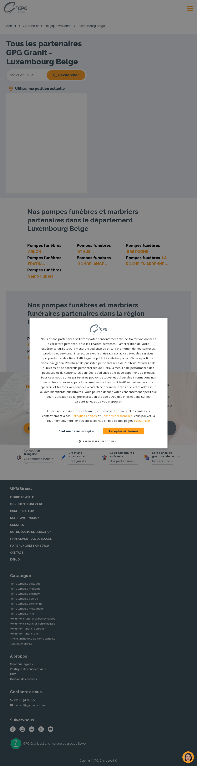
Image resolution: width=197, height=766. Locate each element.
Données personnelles (116, 416)
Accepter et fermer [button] (123, 431)
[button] (98, 441)
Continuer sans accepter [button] (76, 431)
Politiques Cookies (84, 416)
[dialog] (99, 383)
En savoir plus (142, 421)
